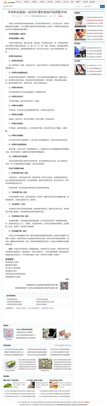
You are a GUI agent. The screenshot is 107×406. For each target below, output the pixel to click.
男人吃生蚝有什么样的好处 (94, 57)
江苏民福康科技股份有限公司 (39, 16)
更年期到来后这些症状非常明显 (62, 369)
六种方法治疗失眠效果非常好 (13, 393)
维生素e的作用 (45, 370)
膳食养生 (41, 402)
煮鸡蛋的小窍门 (11, 271)
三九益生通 (5, 6)
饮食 (11, 6)
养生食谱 (50, 2)
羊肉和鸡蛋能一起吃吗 (44, 26)
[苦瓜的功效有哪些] (10, 368)
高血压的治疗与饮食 (56, 380)
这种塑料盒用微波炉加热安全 (95, 17)
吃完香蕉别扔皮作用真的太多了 (62, 366)
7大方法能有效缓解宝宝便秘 (27, 396)
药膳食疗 (69, 402)
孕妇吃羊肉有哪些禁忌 (14, 302)
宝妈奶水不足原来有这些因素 (95, 36)
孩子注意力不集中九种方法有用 (61, 391)
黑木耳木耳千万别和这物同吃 (59, 349)
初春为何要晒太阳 (65, 393)
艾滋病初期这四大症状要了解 (95, 26)
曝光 (72, 2)
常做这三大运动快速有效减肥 (95, 39)
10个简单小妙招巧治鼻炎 (34, 380)
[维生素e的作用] (45, 368)
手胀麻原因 (9, 339)
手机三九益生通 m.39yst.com (63, 345)
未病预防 (34, 2)
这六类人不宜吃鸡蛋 (12, 268)
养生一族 (18, 2)
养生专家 (65, 2)
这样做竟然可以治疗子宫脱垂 (95, 23)
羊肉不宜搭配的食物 (14, 29)
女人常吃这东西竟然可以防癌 (59, 352)
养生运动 (35, 402)
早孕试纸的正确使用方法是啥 (95, 30)
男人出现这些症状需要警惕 (94, 51)
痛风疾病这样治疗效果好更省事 (62, 364)
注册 (93, 2)
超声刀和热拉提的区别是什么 (26, 335)
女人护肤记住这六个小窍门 (94, 65)
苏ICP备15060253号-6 (26, 404)
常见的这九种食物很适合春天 (14, 355)
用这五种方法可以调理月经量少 (26, 391)
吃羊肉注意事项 (41, 304)
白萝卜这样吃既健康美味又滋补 (27, 362)
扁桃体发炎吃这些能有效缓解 (36, 352)
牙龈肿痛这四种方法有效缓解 (59, 355)
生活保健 (47, 402)
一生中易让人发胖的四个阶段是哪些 (49, 393)
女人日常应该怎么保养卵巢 (94, 71)
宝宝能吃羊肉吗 (12, 299)
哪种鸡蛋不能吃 (11, 265)
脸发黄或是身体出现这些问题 (95, 20)
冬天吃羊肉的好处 (42, 299)
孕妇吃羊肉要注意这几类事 (45, 302)
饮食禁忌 (57, 2)
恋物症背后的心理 (50, 339)
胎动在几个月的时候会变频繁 (62, 396)
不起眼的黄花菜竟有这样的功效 (62, 362)
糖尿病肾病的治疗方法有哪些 (26, 338)
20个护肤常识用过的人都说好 (14, 349)
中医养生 (26, 2)
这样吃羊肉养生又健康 (14, 304)
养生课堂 (53, 402)
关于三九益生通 (22, 402)
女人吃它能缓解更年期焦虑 (94, 74)
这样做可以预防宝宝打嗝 (28, 393)
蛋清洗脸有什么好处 (12, 277)
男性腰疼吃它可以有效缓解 (94, 54)
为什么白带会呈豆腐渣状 (46, 396)
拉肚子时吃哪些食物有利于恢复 (62, 360)
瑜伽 (58, 402)
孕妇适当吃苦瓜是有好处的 (15, 274)
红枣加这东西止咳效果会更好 (36, 349)
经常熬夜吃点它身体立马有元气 (27, 369)
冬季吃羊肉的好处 (60, 26)
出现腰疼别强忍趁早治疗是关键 (27, 366)
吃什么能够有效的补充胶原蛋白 (27, 360)
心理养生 (42, 2)
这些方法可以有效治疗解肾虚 (36, 355)
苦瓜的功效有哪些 (10, 370)
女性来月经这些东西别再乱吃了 (27, 364)
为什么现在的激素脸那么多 (94, 68)
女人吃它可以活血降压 (11, 391)
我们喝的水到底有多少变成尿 (95, 33)
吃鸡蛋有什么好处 (12, 262)
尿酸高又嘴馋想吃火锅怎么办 (14, 352)
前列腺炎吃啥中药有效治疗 (94, 48)
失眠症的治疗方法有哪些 (25, 332)
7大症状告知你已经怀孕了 (12, 396)
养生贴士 (75, 402)
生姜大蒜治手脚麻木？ (64, 339)
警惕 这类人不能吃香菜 (10, 380)
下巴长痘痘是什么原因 (45, 391)
